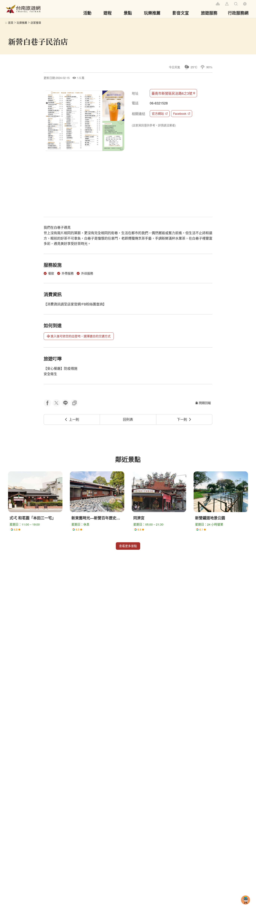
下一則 (182, 419)
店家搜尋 (36, 22)
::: (211, 3)
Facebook (179, 113)
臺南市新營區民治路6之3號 (171, 93)
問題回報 (205, 403)
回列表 (128, 419)
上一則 (74, 419)
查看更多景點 (128, 546)
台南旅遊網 (23, 9)
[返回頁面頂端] (245, 906)
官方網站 (158, 113)
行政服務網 (238, 13)
